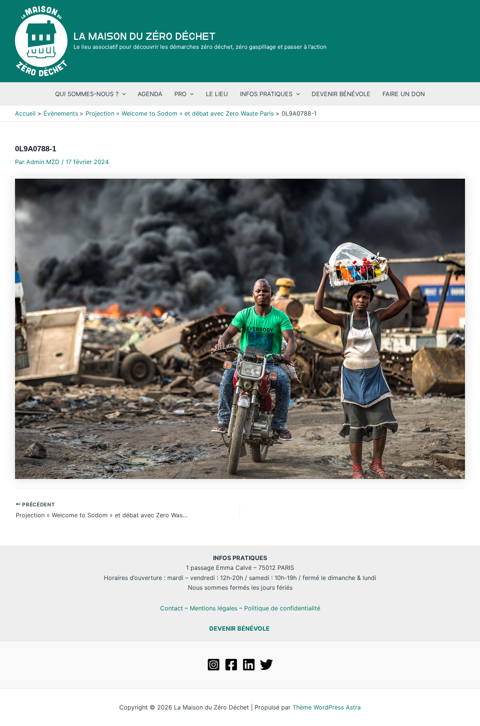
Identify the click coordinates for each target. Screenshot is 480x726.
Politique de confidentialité (282, 608)
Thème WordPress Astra (326, 707)
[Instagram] (213, 664)
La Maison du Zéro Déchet (145, 36)
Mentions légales (213, 608)
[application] (122, 94)
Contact (171, 608)
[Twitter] (266, 664)
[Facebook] (231, 664)
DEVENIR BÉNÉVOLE (239, 628)
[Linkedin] (248, 664)
